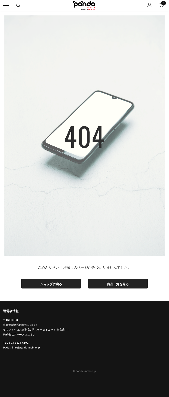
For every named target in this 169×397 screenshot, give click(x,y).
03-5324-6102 (20, 342)
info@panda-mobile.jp (26, 347)
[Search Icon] (18, 5)
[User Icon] (149, 5)
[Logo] (84, 5)
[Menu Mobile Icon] (6, 5)
